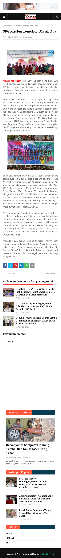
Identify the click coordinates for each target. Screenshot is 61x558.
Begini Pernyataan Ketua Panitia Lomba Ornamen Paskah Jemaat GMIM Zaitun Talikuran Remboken (36, 321)
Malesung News (11, 37)
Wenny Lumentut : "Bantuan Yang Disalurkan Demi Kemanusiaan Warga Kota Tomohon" (36, 499)
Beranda (6, 26)
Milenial (10, 538)
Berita (9, 533)
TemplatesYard (48, 554)
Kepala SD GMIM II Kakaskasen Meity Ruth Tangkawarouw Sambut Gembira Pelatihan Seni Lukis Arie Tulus (35, 292)
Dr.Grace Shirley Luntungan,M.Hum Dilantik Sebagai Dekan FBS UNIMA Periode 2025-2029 (34, 306)
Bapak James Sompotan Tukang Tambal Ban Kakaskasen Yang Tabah (27, 449)
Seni (9, 543)
